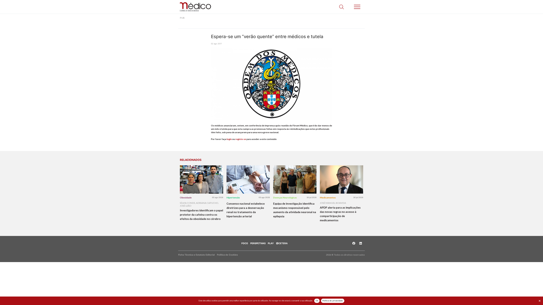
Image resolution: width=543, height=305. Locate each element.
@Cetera (282, 243)
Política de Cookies (227, 254)
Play (271, 243)
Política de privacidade (332, 300)
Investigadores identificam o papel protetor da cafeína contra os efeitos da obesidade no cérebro (201, 214)
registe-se (240, 139)
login (229, 139)
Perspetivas (258, 243)
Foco (244, 243)
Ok (317, 300)
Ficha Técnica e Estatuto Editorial (196, 254)
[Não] (539, 300)
